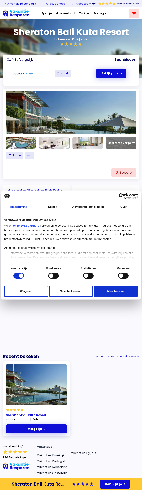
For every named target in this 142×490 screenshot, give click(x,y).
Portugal (99, 13)
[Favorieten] (134, 13)
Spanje (46, 13)
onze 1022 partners (26, 225)
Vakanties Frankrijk (51, 455)
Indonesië (62, 39)
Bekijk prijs (113, 484)
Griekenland (65, 13)
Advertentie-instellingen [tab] (88, 206)
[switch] (53, 276)
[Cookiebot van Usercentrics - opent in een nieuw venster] (121, 196)
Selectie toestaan (71, 291)
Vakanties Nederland (52, 467)
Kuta (84, 39)
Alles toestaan (116, 291)
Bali (75, 39)
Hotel (64, 73)
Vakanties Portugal (51, 461)
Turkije (84, 13)
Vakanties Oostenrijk (52, 473)
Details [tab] (52, 206)
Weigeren (26, 291)
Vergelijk (35, 429)
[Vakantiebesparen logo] (16, 13)
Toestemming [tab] (18, 206)
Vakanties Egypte (84, 453)
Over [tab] (123, 206)
